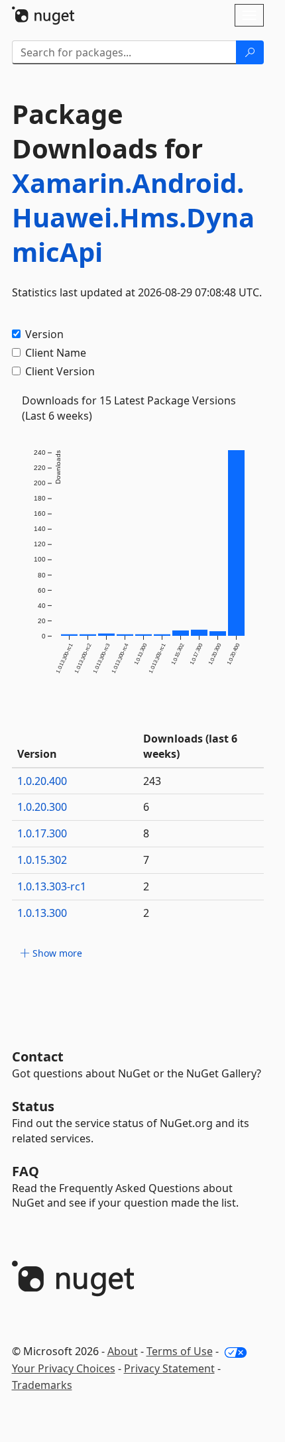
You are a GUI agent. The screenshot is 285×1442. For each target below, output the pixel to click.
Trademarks (42, 1385)
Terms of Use (179, 1351)
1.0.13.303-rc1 (51, 886)
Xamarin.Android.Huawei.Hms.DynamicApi (133, 217)
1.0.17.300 (42, 833)
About (122, 1351)
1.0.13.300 (42, 913)
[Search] (250, 52)
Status (33, 1106)
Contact (38, 1056)
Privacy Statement (169, 1368)
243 (152, 781)
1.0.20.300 (42, 807)
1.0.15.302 (42, 860)
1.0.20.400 (42, 781)
